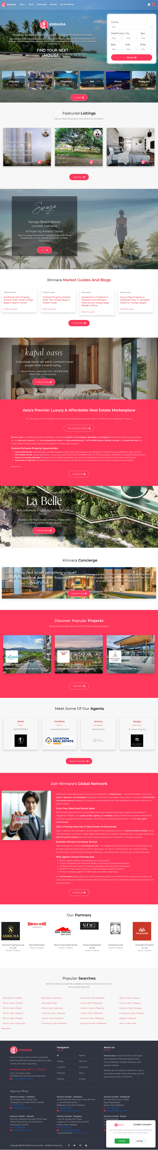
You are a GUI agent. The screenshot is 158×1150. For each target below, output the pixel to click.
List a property (67, 4)
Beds (113, 44)
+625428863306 (65, 1108)
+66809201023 (18, 1105)
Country (114, 22)
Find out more (42, 382)
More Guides (77, 323)
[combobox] (131, 27)
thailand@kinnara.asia (21, 1108)
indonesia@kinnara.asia (69, 1110)
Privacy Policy (143, 1133)
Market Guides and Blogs (87, 280)
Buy (22, 4)
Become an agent (77, 761)
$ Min (128, 44)
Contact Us (78, 474)
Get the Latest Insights (78, 428)
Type (142, 33)
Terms (81, 1073)
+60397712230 (65, 1127)
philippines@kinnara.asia (116, 1110)
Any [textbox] (113, 27)
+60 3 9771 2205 (80, 1133)
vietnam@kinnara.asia (21, 1130)
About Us (83, 1061)
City (127, 33)
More (43, 250)
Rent (31, 4)
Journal (53, 4)
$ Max (143, 44)
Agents (82, 1055)
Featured (61, 1073)
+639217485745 (112, 1108)
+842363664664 (18, 1127)
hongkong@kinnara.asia (22, 1079)
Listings (77, 97)
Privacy (82, 1079)
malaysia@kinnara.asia (69, 1130)
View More (77, 177)
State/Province (118, 33)
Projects (60, 1079)
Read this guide (10, 309)
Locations (61, 1067)
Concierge (41, 4)
